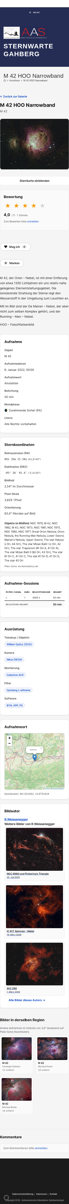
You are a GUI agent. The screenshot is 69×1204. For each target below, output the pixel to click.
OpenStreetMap (58, 788)
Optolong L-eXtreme (18, 690)
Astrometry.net (29, 566)
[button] (34, 757)
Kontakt (53, 1194)
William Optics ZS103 (19, 644)
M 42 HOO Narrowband (35, 80)
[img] (34, 761)
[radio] (8, 205)
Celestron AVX (15, 674)
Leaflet (47, 788)
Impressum (41, 1194)
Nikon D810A (14, 659)
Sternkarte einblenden (35, 180)
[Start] (5, 80)
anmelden (33, 221)
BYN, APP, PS (15, 705)
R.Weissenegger (16, 819)
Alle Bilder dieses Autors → (27, 1000)
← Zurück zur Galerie (13, 96)
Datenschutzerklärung (22, 1194)
